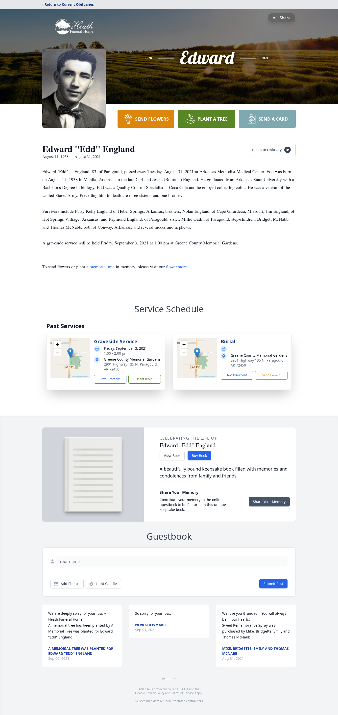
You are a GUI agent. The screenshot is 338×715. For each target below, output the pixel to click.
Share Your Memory (269, 501)
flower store (176, 266)
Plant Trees (144, 379)
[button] (70, 353)
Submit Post (273, 583)
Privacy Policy (155, 693)
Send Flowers (271, 375)
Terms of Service (182, 693)
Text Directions (110, 379)
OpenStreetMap (174, 701)
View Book (172, 455)
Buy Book (199, 455)
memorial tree (102, 266)
